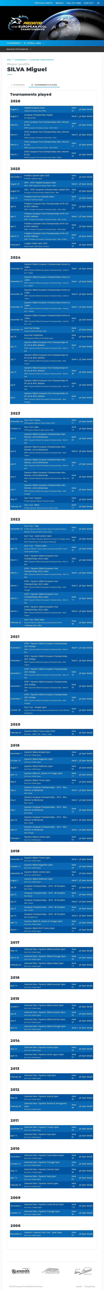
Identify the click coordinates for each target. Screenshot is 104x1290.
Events (44, 3)
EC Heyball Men (33, 43)
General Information (17, 49)
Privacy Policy (89, 1286)
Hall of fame (73, 3)
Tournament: (14, 43)
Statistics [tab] (18, 85)
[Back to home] (25, 23)
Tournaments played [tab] (45, 85)
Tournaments (20, 60)
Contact (89, 3)
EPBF (9, 60)
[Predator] (52, 1270)
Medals (60, 3)
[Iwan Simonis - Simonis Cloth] (83, 1270)
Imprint (79, 1286)
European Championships (42, 60)
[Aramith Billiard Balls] (20, 1270)
